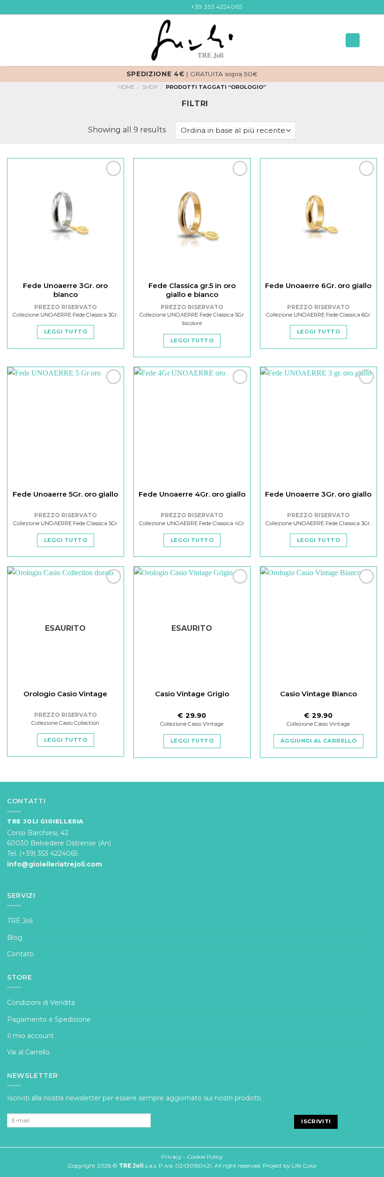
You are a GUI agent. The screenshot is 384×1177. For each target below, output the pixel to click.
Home (126, 87)
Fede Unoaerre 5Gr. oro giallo (65, 494)
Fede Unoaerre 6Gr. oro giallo (318, 285)
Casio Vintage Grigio (192, 693)
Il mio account (30, 1036)
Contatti (20, 954)
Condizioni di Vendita (41, 1002)
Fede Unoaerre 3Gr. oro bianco (65, 290)
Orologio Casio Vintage (65, 693)
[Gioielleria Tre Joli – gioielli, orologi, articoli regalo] (192, 40)
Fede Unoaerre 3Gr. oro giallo (318, 494)
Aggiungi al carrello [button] (318, 740)
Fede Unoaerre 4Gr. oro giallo (192, 494)
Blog (14, 937)
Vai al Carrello (28, 1052)
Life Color (304, 1165)
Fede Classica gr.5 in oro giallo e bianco (192, 290)
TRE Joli (20, 921)
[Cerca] (352, 40)
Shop (150, 87)
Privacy (171, 1156)
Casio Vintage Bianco (318, 693)
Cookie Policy (205, 1156)
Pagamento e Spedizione (49, 1019)
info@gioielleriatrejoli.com (54, 864)
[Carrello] (372, 40)
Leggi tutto (65, 331)
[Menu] (12, 40)
